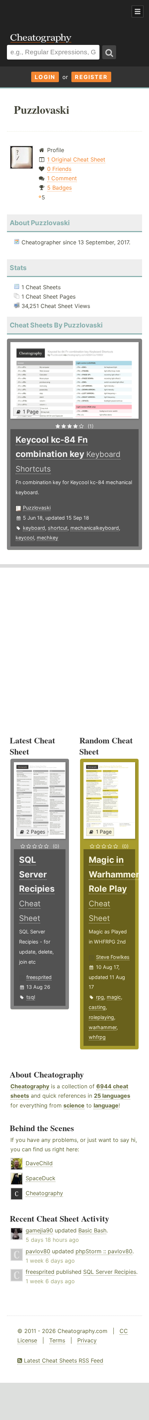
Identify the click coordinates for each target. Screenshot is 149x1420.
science (74, 1105)
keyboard (34, 528)
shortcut (58, 528)
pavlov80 (38, 1251)
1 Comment (62, 178)
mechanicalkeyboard (94, 528)
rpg (100, 997)
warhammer (102, 1027)
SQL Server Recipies (109, 1271)
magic (114, 997)
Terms (57, 1340)
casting (97, 1007)
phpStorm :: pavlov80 (104, 1251)
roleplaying (101, 1017)
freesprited (39, 977)
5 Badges (59, 187)
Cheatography (29, 1086)
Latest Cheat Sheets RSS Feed (62, 1360)
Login (45, 76)
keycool (25, 538)
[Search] (109, 52)
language (106, 1105)
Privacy (87, 1340)
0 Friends (59, 168)
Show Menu (137, 11)
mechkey (47, 538)
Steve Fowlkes (113, 957)
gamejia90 (39, 1230)
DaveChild (39, 1163)
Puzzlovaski (37, 508)
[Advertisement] (55, 12)
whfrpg (97, 1037)
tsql (30, 997)
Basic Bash (92, 1230)
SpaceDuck (40, 1178)
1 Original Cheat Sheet (76, 159)
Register (91, 76)
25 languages (112, 1095)
